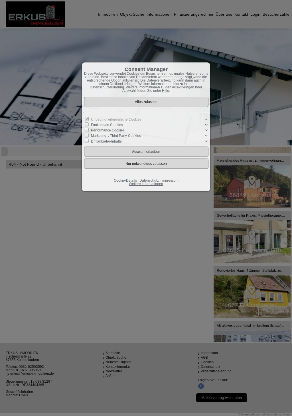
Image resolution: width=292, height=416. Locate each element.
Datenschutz (149, 180)
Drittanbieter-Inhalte (106, 141)
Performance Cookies (108, 130)
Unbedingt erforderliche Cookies (116, 119)
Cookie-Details (125, 180)
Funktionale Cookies (107, 125)
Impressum (170, 180)
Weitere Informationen (146, 184)
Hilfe (165, 91)
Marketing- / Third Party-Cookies (116, 136)
